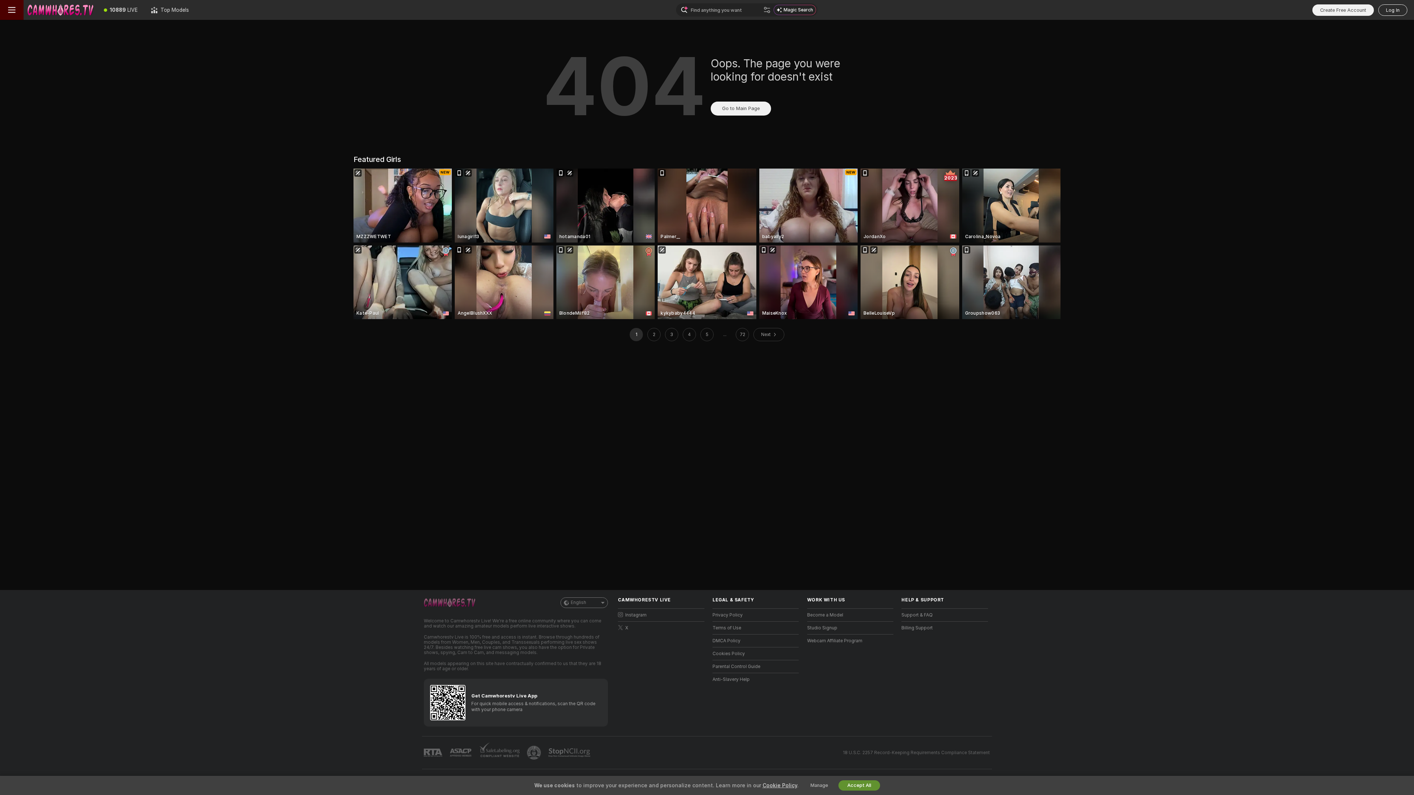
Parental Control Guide (736, 666)
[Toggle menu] (12, 10)
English (578, 602)
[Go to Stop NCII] (570, 752)
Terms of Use (727, 627)
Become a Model (825, 615)
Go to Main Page (741, 108)
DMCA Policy (727, 640)
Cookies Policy (729, 653)
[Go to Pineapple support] (534, 753)
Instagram (636, 615)
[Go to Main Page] (60, 10)
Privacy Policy (728, 615)
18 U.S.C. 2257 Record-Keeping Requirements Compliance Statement (916, 752)
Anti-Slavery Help (731, 679)
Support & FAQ (917, 615)
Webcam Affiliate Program (834, 640)
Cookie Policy (780, 785)
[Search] (767, 10)
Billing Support (917, 627)
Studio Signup (822, 627)
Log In (1393, 10)
